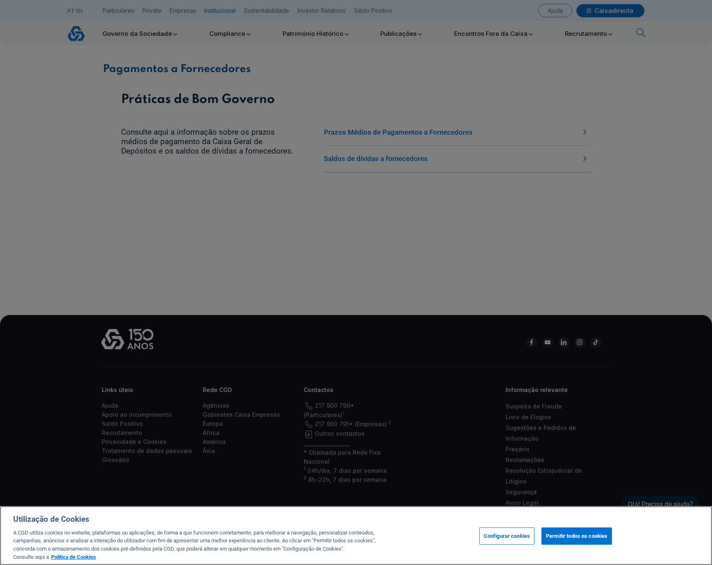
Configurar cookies (507, 536)
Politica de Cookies (73, 556)
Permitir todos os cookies (576, 536)
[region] (356, 535)
